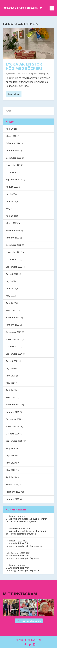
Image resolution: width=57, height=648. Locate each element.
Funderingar (38, 73)
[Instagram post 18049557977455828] (46, 607)
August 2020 (12, 448)
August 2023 (12, 186)
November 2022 (14, 252)
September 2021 (14, 353)
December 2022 (13, 244)
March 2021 (12, 397)
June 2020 (11, 462)
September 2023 (14, 179)
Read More (14, 94)
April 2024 (11, 128)
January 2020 (12, 499)
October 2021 (12, 346)
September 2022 (14, 266)
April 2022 (11, 303)
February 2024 (13, 143)
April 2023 (11, 215)
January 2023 (12, 237)
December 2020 (13, 419)
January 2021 (12, 412)
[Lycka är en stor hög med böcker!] (28, 43)
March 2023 (12, 223)
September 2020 (14, 440)
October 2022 (12, 259)
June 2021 (11, 375)
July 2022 (10, 281)
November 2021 (14, 339)
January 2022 (12, 324)
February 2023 (13, 230)
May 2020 (10, 470)
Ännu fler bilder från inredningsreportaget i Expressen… (24, 544)
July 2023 (10, 194)
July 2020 (10, 455)
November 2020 (14, 426)
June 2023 (11, 201)
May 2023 (10, 208)
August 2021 (12, 361)
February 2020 (13, 491)
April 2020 (11, 477)
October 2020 (12, 433)
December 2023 (13, 157)
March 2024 (12, 136)
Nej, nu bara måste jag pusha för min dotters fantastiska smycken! (26, 520)
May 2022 (10, 295)
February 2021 (13, 404)
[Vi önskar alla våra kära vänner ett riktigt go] (11, 607)
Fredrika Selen (14, 73)
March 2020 (12, 484)
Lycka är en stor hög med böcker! (24, 66)
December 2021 (13, 332)
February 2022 (13, 317)
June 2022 (11, 288)
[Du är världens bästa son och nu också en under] (28, 607)
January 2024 (12, 150)
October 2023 (12, 172)
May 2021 (10, 382)
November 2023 (14, 165)
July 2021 (10, 368)
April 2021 (11, 390)
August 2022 (12, 274)
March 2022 (12, 310)
